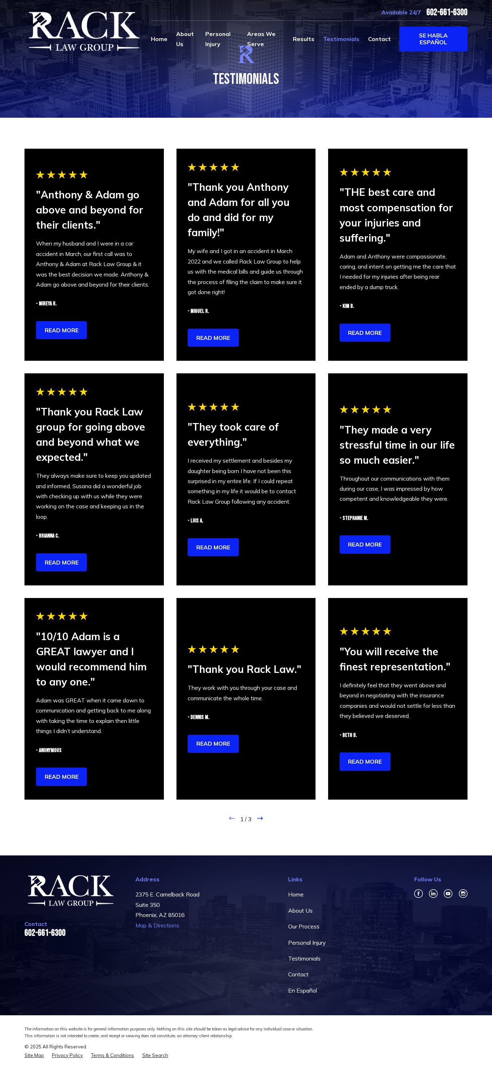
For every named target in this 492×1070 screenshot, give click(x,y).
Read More (62, 330)
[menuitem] (34, 1055)
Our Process (303, 926)
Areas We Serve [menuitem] (261, 39)
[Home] (81, 31)
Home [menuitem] (159, 38)
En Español (302, 990)
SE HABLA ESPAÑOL (433, 39)
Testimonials (304, 958)
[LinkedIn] (433, 893)
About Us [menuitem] (185, 39)
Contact (298, 974)
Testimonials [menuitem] (341, 38)
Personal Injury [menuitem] (218, 39)
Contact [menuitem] (379, 38)
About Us (300, 910)
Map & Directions (157, 925)
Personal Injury (307, 942)
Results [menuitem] (303, 38)
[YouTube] (448, 893)
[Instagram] (463, 893)
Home (296, 894)
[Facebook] (418, 893)
